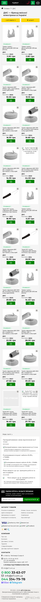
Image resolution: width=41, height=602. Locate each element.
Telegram (17, 582)
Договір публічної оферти (10, 548)
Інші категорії (25, 517)
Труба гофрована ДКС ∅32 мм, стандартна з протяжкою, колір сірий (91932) (29, 373)
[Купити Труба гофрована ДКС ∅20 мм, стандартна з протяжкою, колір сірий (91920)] (11, 141)
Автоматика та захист (8, 515)
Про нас (4, 537)
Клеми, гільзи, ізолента (29, 510)
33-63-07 (13, 572)
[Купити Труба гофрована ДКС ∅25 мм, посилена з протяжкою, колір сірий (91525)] (11, 303)
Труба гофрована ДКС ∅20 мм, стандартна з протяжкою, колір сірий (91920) (11, 129)
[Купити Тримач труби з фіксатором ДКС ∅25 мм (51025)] (30, 222)
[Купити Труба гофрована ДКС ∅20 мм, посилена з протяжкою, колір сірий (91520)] (30, 181)
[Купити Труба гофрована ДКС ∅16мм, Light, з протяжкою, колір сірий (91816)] (11, 100)
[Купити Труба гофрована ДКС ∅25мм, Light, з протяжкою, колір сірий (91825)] (11, 262)
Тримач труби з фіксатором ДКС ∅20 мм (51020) (10, 48)
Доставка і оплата (7, 541)
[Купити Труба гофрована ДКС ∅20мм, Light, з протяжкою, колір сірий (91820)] (30, 100)
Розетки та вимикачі (8, 510)
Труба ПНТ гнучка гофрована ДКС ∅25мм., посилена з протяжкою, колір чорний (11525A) (29, 251)
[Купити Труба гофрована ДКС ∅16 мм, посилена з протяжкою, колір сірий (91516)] (30, 141)
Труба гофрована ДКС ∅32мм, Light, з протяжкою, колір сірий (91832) (28, 332)
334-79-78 (13, 579)
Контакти (4, 539)
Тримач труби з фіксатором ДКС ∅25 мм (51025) (29, 210)
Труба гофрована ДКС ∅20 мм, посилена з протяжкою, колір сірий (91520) (30, 170)
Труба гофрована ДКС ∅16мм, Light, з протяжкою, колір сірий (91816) (11, 88)
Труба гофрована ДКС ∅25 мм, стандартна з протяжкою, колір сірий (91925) (10, 332)
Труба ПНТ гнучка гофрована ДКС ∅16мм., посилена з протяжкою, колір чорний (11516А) (9, 413)
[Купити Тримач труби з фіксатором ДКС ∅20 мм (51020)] (11, 59)
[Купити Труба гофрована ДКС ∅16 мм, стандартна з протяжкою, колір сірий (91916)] (11, 181)
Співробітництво (6, 546)
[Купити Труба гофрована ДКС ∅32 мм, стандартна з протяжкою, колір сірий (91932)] (30, 384)
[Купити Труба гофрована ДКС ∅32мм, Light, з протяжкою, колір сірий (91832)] (30, 343)
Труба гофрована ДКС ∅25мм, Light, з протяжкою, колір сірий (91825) (9, 251)
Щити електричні (6, 513)
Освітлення (25, 515)
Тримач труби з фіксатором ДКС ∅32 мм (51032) (29, 291)
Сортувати (10, 20)
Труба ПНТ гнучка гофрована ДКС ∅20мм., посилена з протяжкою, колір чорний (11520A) (10, 210)
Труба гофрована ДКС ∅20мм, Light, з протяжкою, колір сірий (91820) (28, 88)
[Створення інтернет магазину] (32, 597)
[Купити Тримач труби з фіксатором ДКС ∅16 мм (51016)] (30, 59)
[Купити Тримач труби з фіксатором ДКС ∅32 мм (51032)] (30, 303)
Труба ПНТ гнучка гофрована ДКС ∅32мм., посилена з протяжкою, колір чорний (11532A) (29, 413)
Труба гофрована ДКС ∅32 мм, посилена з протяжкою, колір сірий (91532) (11, 373)
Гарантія (4, 544)
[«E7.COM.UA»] (15, 2)
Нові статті (7, 434)
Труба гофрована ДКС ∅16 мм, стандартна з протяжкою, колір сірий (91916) (10, 170)
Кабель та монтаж (27, 513)
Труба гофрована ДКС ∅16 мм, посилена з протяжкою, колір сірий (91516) (30, 129)
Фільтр (31, 20)
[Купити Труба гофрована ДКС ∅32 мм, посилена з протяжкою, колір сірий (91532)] (11, 384)
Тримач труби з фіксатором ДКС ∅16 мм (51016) (29, 48)
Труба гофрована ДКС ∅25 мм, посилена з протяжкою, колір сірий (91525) (11, 291)
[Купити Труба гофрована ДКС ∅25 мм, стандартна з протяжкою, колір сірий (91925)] (11, 343)
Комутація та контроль (8, 517)
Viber (6, 582)
